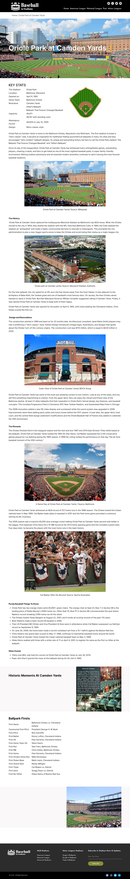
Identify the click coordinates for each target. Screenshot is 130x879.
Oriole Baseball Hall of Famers (84, 415)
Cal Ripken (39, 513)
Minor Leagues (114, 9)
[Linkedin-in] (119, 875)
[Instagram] (112, 3)
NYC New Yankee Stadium (72, 404)
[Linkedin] (120, 3)
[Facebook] (108, 3)
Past (105, 9)
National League (94, 9)
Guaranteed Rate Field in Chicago (104, 404)
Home (66, 9)
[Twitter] (116, 3)
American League (78, 9)
